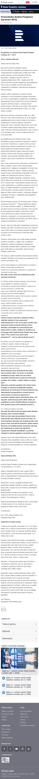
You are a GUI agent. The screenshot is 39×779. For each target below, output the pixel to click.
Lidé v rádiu (24, 717)
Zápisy (24, 11)
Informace (5, 11)
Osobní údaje (13, 774)
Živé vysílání (6, 729)
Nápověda (23, 714)
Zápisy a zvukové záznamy (13, 646)
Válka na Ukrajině (8, 711)
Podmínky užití (23, 774)
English (32, 774)
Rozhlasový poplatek (27, 725)
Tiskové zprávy (9, 624)
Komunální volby (7, 714)
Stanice (4, 717)
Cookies (4, 774)
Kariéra (22, 720)
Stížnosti (6, 631)
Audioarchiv (6, 732)
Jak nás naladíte (26, 711)
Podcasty (5, 735)
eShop (4, 720)
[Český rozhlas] (7, 2)
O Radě (16, 11)
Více (32, 11)
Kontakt (23, 722)
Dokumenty (7, 638)
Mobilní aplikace (7, 738)
